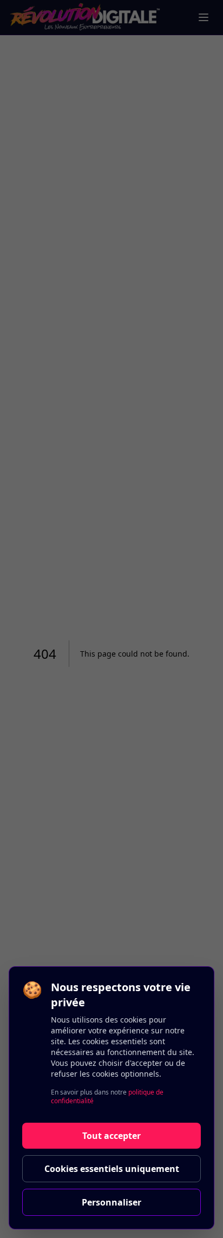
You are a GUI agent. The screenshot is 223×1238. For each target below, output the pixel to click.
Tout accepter (111, 1136)
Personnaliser (111, 1202)
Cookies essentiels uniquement (111, 1169)
